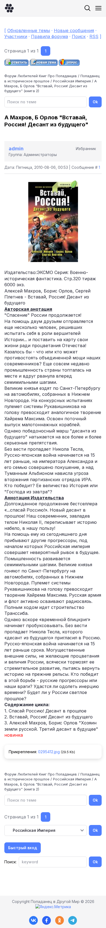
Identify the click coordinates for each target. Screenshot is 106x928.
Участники (15, 36)
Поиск (79, 36)
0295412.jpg (49, 751)
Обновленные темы (28, 30)
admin (16, 148)
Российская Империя (72, 81)
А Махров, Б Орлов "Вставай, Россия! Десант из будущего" (50, 86)
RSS (93, 36)
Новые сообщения (74, 30)
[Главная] (9, 8)
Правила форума (49, 36)
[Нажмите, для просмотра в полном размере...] (53, 260)
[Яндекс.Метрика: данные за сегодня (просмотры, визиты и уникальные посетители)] (53, 907)
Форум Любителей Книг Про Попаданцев (40, 76)
